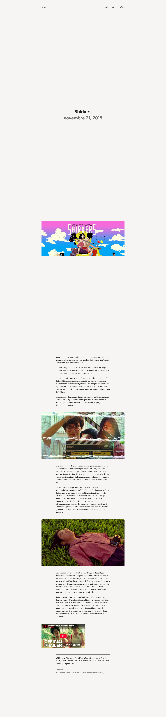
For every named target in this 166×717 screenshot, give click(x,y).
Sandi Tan (83, 673)
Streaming (60, 669)
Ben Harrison (60, 673)
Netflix (77, 673)
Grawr (44, 7)
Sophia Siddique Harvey (95, 673)
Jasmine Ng (70, 673)
